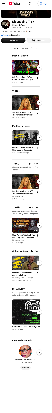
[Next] (39, 67)
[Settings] (34, 3)
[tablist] (26, 48)
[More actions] (37, 77)
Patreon (6, 35)
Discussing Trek (18, 196)
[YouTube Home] (14, 3)
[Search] (29, 3)
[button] (36, 48)
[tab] (15, 48)
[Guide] (3, 3)
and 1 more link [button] (14, 35)
